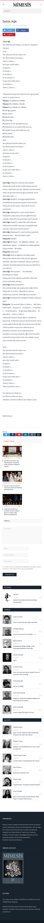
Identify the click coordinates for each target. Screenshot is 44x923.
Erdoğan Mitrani (18, 629)
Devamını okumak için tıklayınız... (13, 840)
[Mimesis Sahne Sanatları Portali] (22, 4)
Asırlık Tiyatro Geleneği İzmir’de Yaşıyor (26, 761)
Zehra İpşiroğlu (18, 681)
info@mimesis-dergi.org (10, 902)
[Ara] (40, 4)
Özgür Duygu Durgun (19, 755)
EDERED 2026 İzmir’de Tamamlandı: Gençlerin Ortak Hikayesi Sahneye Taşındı (12, 463)
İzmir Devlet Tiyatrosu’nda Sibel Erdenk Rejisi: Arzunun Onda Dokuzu (26, 798)
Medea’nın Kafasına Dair (21, 773)
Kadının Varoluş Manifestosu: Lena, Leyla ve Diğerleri (26, 748)
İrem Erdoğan (17, 791)
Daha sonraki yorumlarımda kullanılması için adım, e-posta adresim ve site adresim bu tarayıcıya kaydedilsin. (22, 568)
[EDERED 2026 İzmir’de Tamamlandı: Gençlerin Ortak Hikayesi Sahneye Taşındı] (12, 452)
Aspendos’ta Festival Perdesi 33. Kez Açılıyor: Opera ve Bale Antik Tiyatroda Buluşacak (12, 512)
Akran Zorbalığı (18, 686)
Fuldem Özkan (18, 741)
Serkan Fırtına (17, 667)
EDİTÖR (15, 594)
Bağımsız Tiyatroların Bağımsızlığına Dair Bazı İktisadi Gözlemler (26, 699)
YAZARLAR (7, 610)
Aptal (15, 660)
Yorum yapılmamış (21, 25)
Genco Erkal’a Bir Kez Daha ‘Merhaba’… (25, 622)
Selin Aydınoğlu (18, 707)
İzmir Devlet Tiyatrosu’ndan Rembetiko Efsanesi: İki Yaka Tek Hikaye (26, 734)
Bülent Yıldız (17, 779)
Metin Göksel (17, 641)
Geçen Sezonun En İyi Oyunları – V (24, 634)
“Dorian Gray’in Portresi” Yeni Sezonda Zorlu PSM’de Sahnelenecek (13, 487)
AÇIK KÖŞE (7, 720)
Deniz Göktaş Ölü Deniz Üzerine (23, 712)
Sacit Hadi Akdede (19, 693)
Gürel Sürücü (17, 767)
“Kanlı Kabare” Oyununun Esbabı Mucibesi (26, 785)
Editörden (7, 587)
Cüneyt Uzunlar (18, 655)
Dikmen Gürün (18, 617)
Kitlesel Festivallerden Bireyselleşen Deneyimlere (25, 601)
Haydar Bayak (17, 727)
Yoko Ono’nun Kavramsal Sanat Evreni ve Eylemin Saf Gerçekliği (26, 673)
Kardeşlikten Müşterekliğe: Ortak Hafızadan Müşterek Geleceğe (24, 647)
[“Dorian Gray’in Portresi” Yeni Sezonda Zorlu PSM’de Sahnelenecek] (12, 477)
